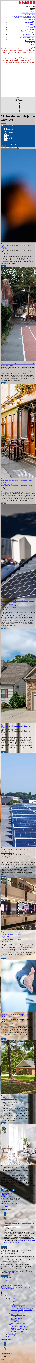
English (18, 99)
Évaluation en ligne (29, 36)
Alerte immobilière (29, 39)
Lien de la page (9, 1230)
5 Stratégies (31, 28)
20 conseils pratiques (28, 23)
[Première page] (1, 1190)
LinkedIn (9, 138)
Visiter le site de (11, 1285)
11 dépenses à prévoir (28, 13)
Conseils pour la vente (28, 31)
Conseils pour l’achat (28, 19)
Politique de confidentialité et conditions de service (19, 1241)
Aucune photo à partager (9, 144)
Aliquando (7, 1193)
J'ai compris (4, 1276)
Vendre (33, 21)
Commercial (21, 1193)
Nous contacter (30, 41)
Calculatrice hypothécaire (27, 37)
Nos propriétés (30, 6)
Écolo (33, 1193)
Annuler (3, 145)
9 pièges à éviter (30, 14)
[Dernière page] (14, 1190)
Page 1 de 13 (8, 1190)
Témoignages (30, 42)
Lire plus (3, 266)
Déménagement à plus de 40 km (24, 18)
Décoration (28, 1193)
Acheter (32, 8)
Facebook (10, 130)
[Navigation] (18, 97)
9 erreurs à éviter (30, 26)
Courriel (9, 141)
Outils (33, 32)
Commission (31, 29)
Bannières (13, 1193)
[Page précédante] (2, 1190)
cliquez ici (10, 1273)
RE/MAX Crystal (6, 1196)
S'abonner (4, 1247)
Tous (2, 1193)
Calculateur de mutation (27, 34)
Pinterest (10, 135)
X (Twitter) (10, 132)
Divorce (32, 9)
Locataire (32, 11)
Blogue (33, 44)
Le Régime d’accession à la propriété (23, 16)
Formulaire (7, 1229)
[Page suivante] (12, 1190)
